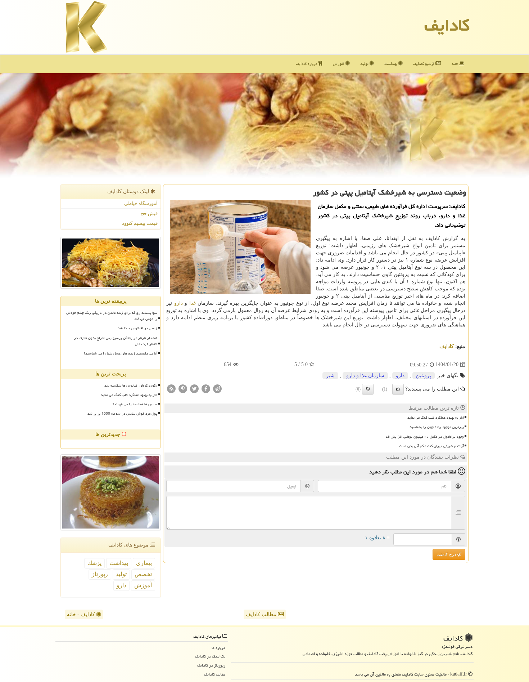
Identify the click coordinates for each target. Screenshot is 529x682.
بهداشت (391, 63)
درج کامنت (447, 554)
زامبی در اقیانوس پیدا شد (137, 328)
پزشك (94, 563)
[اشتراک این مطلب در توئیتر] (194, 388)
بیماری (144, 563)
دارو (178, 303)
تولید (365, 63)
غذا (192, 303)
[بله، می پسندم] (398, 389)
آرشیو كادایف (424, 63)
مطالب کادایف (262, 614)
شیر (330, 375)
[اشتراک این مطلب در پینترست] (183, 388)
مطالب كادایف (214, 674)
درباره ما (218, 647)
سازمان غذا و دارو (365, 375)
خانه (455, 63)
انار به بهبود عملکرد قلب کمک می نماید (435, 417)
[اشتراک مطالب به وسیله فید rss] (171, 388)
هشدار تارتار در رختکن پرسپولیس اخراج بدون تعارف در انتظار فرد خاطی (115, 341)
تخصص (143, 574)
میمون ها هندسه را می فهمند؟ (135, 404)
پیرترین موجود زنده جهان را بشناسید (437, 427)
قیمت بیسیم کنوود (140, 223)
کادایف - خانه (81, 614)
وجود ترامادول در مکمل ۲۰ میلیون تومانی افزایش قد (425, 436)
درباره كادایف (307, 63)
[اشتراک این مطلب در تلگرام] (217, 388)
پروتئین (423, 375)
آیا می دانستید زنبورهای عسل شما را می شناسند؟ (120, 353)
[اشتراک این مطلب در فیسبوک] (206, 388)
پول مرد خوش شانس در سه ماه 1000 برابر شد (122, 413)
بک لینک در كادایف (210, 656)
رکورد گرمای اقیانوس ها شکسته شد (130, 385)
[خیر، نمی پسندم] (368, 389)
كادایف (447, 25)
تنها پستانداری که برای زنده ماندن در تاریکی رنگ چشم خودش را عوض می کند (111, 315)
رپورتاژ (100, 574)
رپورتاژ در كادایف (211, 665)
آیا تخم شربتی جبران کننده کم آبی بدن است (431, 446)
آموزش (339, 63)
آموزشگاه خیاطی (141, 203)
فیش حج (149, 213)
